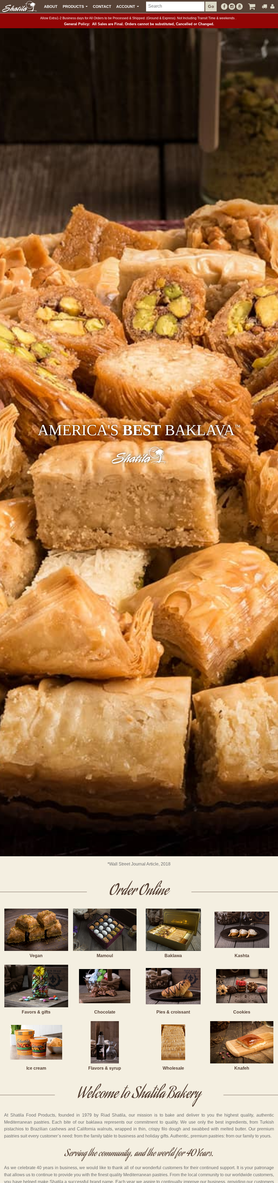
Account (126, 6)
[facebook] (224, 6)
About (51, 6)
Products (74, 6)
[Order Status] (264, 6)
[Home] (19, 6)
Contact (102, 6)
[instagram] (232, 6)
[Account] (272, 6)
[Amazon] (239, 6)
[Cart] (252, 6)
